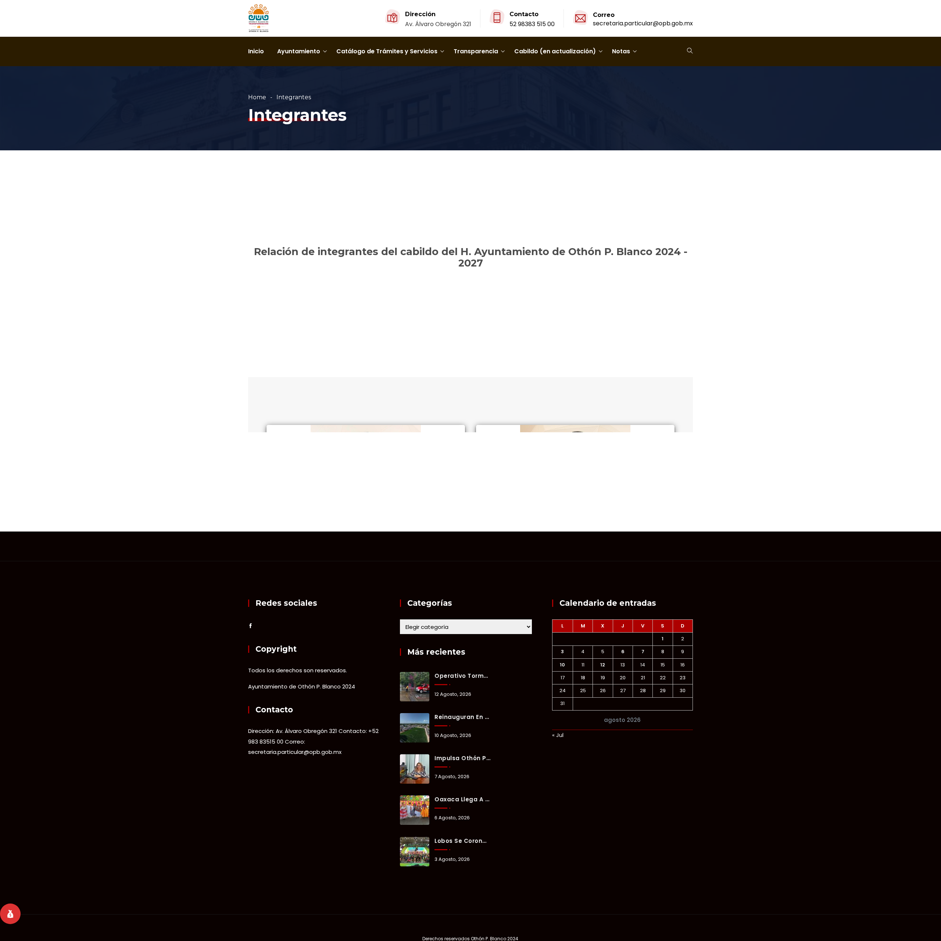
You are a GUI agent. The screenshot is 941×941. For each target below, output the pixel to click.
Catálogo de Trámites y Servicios (386, 51)
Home (257, 97)
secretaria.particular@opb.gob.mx (643, 23)
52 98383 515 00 (532, 24)
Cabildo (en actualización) (555, 51)
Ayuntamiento (298, 51)
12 (602, 664)
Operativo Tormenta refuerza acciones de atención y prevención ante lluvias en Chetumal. (462, 676)
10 (562, 664)
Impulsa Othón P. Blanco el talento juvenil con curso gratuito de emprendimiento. (462, 758)
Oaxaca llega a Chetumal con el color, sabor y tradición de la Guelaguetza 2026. (462, 799)
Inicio (256, 51)
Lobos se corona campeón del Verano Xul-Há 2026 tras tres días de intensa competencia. (462, 841)
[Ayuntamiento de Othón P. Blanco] (258, 18)
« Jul (557, 735)
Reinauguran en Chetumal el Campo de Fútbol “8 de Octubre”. (462, 717)
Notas (621, 51)
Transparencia (476, 51)
